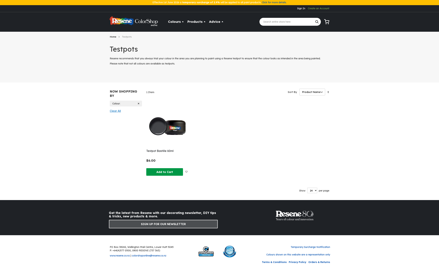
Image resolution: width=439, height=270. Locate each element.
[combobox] (290, 22)
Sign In (301, 8)
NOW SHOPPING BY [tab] (123, 93)
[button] (186, 171)
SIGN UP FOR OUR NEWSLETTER (163, 224)
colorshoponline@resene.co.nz (149, 255)
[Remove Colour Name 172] (139, 103)
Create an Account (318, 8)
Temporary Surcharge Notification (310, 247)
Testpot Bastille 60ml (160, 151)
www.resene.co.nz (120, 255)
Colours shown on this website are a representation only (298, 254)
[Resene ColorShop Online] (134, 22)
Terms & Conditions (274, 262)
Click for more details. (274, 2)
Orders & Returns (319, 262)
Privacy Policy (297, 262)
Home (113, 36)
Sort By (292, 92)
